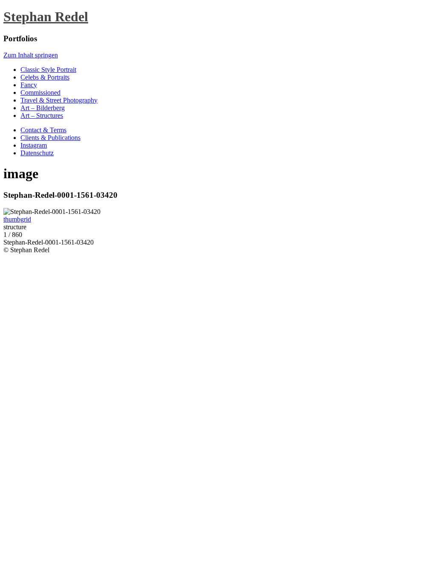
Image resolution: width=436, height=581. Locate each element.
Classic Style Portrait (48, 69)
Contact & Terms (43, 130)
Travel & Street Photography (59, 100)
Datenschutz (37, 153)
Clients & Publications (50, 137)
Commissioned (40, 92)
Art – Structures (41, 115)
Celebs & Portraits (44, 77)
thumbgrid (17, 219)
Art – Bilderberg (42, 107)
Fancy (28, 84)
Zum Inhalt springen (30, 55)
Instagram (33, 145)
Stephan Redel (45, 16)
